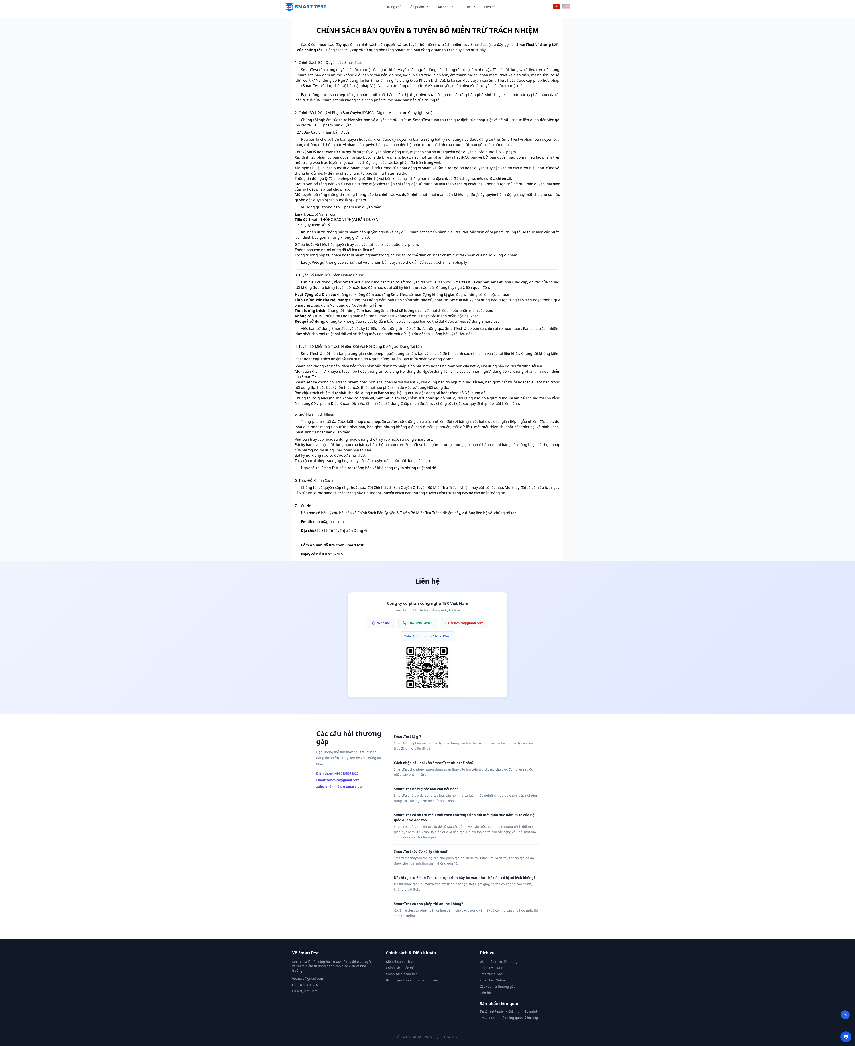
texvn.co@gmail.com (467, 623)
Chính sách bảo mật (401, 968)
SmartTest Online (493, 980)
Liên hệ (489, 6)
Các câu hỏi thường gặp (498, 986)
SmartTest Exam (492, 974)
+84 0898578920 (420, 623)
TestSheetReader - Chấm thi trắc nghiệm (510, 1011)
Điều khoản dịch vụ (400, 961)
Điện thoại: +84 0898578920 (337, 773)
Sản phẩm (416, 6)
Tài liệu (467, 6)
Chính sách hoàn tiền (402, 974)
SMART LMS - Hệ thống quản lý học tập (509, 1017)
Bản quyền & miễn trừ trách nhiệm (412, 980)
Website (383, 623)
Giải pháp (443, 6)
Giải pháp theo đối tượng (498, 961)
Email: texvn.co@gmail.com (337, 780)
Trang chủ (394, 6)
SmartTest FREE (491, 968)
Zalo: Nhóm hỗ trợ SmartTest (427, 636)
